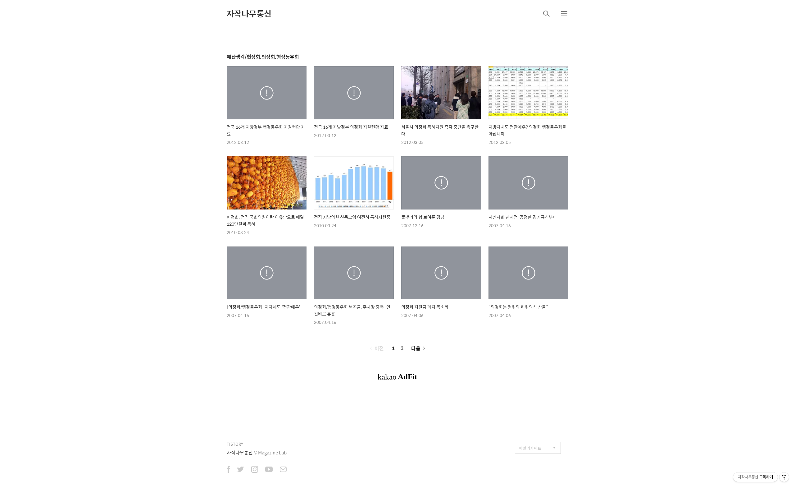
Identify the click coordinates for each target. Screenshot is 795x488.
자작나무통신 (249, 13)
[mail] (283, 470)
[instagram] (254, 470)
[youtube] (269, 470)
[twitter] (240, 470)
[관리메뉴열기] (784, 477)
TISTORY (235, 444)
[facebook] (228, 470)
